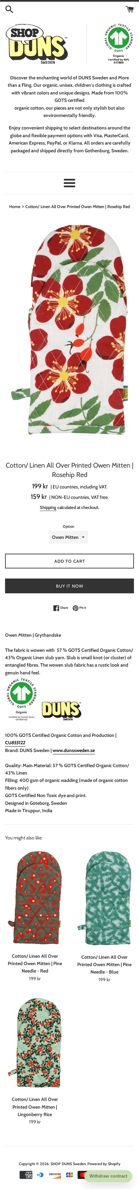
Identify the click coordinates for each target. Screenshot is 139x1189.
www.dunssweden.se (74, 750)
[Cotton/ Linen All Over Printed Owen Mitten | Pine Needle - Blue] (104, 898)
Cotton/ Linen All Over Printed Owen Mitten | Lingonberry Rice (35, 1106)
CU (15, 743)
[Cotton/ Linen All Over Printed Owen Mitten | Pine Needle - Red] (34, 897)
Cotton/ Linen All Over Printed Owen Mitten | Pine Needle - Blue (104, 964)
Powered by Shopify (103, 1163)
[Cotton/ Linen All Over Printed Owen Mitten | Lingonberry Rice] (34, 1042)
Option (68, 526)
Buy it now (69, 586)
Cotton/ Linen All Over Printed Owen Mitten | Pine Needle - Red (35, 963)
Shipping (48, 507)
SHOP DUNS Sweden (68, 1163)
